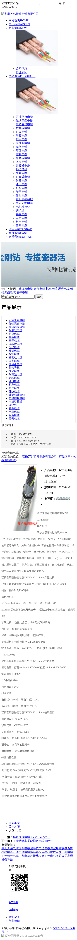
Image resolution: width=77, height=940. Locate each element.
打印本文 (14, 823)
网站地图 (7, 10)
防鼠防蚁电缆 (24, 203)
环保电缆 (21, 150)
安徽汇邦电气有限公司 (53, 855)
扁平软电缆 (37, 848)
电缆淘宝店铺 (53, 848)
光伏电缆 (21, 146)
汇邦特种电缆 (10, 855)
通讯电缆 (21, 184)
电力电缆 (21, 218)
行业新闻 (21, 72)
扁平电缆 (21, 139)
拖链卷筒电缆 (24, 124)
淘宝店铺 (20, 229)
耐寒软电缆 (23, 128)
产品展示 (22, 76)
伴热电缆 (21, 195)
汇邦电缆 (67, 852)
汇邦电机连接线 (29, 855)
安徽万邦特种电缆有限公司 (39, 456)
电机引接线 (23, 206)
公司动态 (21, 68)
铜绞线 (20, 210)
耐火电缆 (21, 131)
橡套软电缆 (23, 158)
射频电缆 (21, 180)
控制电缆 (21, 154)
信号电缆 (21, 225)
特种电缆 (21, 214)
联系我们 (21, 236)
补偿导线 (21, 169)
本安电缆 (21, 161)
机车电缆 (21, 188)
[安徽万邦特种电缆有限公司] (20, 13)
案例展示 (18, 233)
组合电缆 (21, 221)
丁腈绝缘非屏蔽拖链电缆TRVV (32, 840)
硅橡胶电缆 (23, 143)
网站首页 (19, 20)
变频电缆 (21, 173)
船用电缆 (21, 191)
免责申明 (20, 10)
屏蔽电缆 (21, 135)
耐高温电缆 (23, 176)
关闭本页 (14, 826)
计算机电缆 (23, 165)
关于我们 (19, 24)
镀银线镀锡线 (24, 199)
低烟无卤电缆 (24, 120)
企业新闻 (18, 27)
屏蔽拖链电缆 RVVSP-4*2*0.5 (31, 837)
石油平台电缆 (24, 116)
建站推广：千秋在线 (57, 936)
